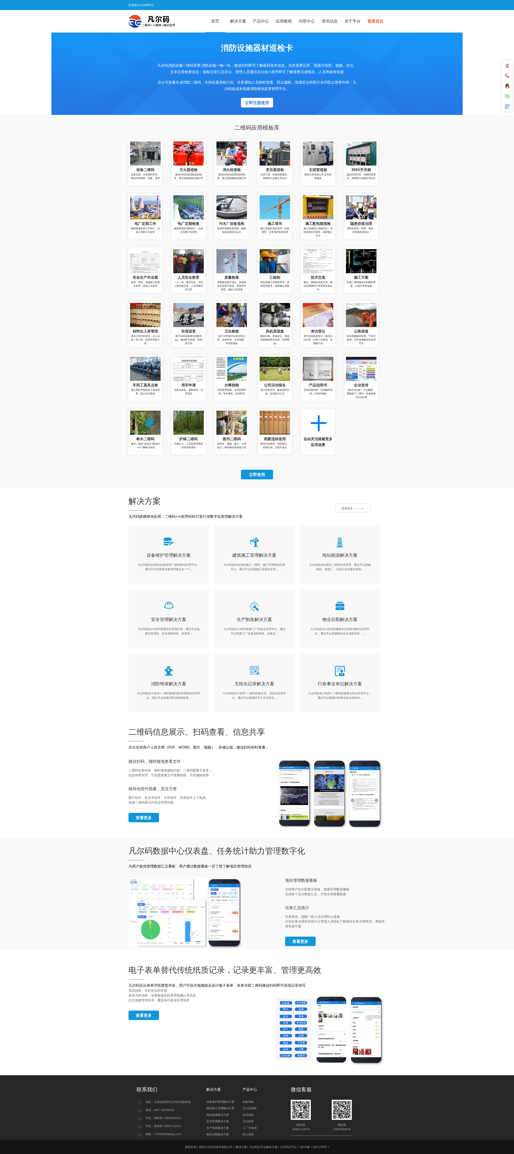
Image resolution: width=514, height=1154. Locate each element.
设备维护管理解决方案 (220, 1102)
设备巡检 (248, 1102)
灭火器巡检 (250, 1108)
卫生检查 (248, 1121)
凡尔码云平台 (288, 1147)
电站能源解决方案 (217, 1115)
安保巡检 (248, 1115)
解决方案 (241, 1147)
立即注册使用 (257, 102)
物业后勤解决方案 (217, 1134)
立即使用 (257, 474)
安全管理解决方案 (217, 1121)
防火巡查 (248, 1134)
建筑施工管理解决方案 (220, 1108)
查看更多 (144, 817)
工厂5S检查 (250, 1128)
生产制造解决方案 (217, 1128)
